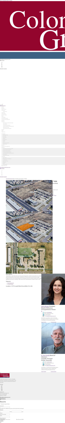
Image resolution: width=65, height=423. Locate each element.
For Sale (4, 72)
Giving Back (5, 101)
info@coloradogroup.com (5, 59)
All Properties (5, 71)
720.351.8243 (49, 361)
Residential (5, 80)
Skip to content (9, 0)
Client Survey (4, 109)
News (3, 115)
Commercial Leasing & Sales (8, 85)
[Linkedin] (41, 311)
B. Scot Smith (45, 355)
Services (3, 84)
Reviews (3, 120)
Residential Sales (6, 92)
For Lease (4, 74)
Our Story (5, 94)
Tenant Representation (7, 86)
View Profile (43, 322)
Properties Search (5, 118)
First (11, 411)
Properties (3, 70)
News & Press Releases (7, 95)
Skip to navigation (3, 0)
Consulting (5, 91)
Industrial (5, 76)
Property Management (6, 83)
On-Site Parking (10, 284)
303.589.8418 (49, 312)
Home (3, 106)
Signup (3, 129)
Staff (4, 100)
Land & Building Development (8, 89)
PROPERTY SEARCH (3, 68)
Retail (4, 77)
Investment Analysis (6, 87)
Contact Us (5, 96)
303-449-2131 (4, 102)
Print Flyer (54, 195)
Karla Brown (45, 306)
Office (4, 75)
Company (3, 93)
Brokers (3, 82)
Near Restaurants (10, 282)
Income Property (6, 79)
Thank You (3, 131)
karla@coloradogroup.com (51, 316)
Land (4, 78)
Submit (1, 420)
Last (22, 411)
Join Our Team (5, 97)
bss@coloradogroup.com (50, 365)
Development (10, 178)
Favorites (2, 60)
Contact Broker (53, 322)
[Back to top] (0, 372)
